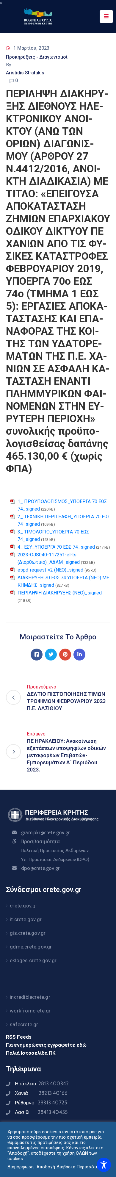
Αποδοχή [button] (46, 1167)
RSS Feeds (19, 1037)
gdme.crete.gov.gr (31, 947)
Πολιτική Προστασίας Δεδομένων (55, 850)
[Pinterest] (65, 655)
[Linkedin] (79, 655)
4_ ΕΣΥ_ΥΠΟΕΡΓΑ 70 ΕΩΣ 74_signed (56, 547)
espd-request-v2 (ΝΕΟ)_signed (50, 570)
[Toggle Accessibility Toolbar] (104, 1165)
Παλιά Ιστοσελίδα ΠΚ (31, 1053)
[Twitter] (51, 655)
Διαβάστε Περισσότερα (80, 1167)
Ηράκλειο (42, 1084)
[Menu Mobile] (106, 16)
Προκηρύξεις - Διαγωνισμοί (37, 57)
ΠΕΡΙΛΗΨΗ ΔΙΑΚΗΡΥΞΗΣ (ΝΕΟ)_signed (60, 593)
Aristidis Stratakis (25, 73)
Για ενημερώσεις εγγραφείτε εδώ (46, 1045)
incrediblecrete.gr (30, 997)
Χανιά (41, 1093)
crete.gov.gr (23, 906)
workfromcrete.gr (30, 1011)
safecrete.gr (24, 1024)
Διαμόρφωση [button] (20, 1167)
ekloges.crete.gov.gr (33, 960)
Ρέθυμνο (41, 1103)
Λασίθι (41, 1112)
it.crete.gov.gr (26, 919)
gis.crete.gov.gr (28, 933)
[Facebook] (37, 655)
